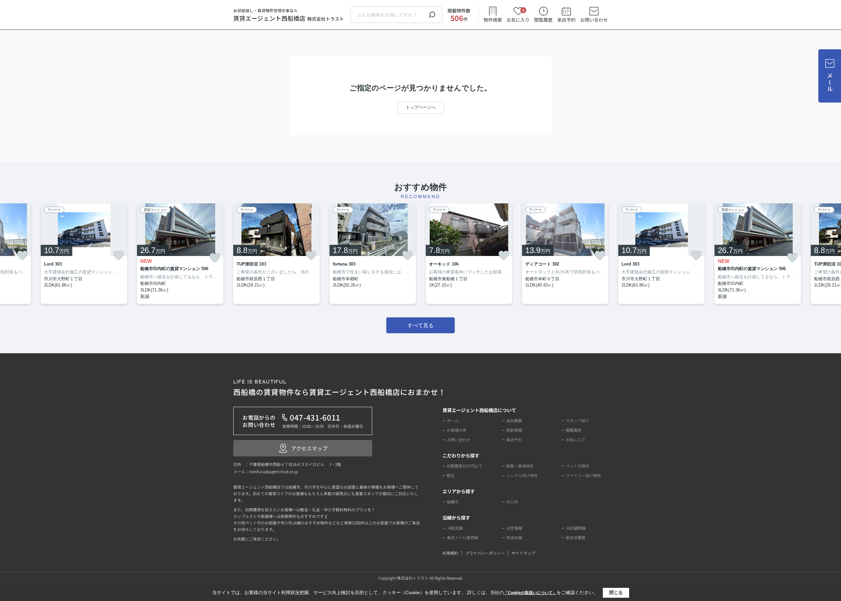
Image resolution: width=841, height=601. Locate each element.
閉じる (616, 592)
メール (830, 82)
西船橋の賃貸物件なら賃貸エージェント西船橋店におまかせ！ (339, 388)
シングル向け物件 (522, 475)
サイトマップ (523, 553)
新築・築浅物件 (520, 466)
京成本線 (514, 537)
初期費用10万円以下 (464, 466)
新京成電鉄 (575, 537)
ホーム (453, 420)
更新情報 (514, 430)
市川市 (512, 501)
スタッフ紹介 (577, 420)
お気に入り (518, 15)
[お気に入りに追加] (22, 255)
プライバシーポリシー (485, 553)
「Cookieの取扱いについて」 (530, 592)
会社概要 (514, 420)
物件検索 (493, 19)
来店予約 (566, 19)
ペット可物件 (577, 466)
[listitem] (276, 253)
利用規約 (450, 553)
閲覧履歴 (543, 19)
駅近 (451, 475)
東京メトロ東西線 (462, 537)
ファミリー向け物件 (583, 475)
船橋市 (453, 501)
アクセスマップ (309, 448)
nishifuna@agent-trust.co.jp (273, 471)
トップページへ (421, 107)
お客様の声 (456, 430)
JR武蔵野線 (576, 528)
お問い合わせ (594, 19)
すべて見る (420, 325)
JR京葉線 (514, 528)
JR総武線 (455, 528)
